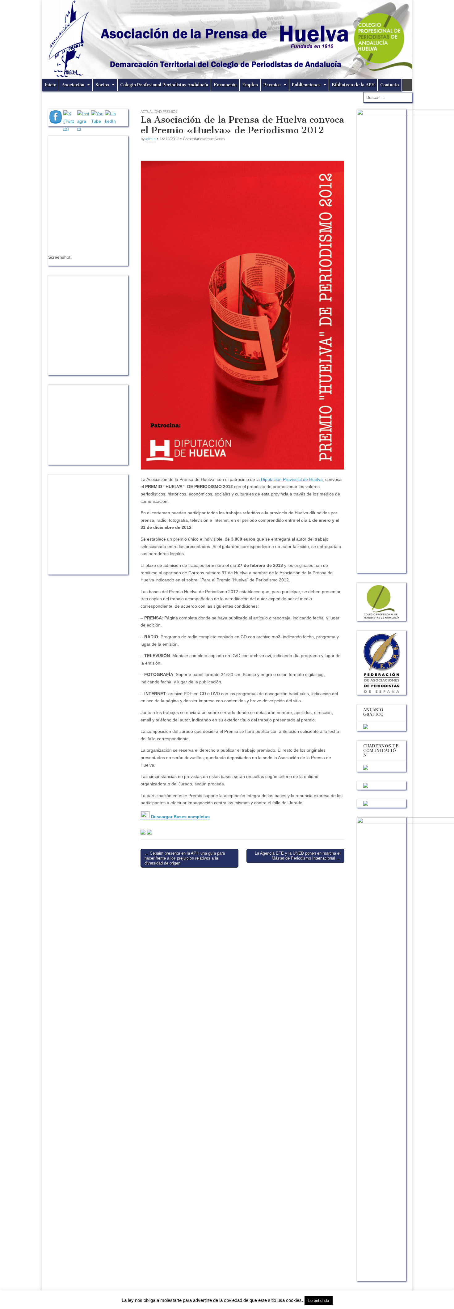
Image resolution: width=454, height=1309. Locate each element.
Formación (225, 84)
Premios (272, 84)
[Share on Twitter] (149, 832)
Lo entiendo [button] (318, 1300)
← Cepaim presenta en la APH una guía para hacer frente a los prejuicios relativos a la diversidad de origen (185, 858)
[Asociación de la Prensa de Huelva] (227, 39)
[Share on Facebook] (143, 832)
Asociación (73, 84)
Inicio (50, 84)
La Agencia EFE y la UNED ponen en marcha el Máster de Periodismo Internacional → (297, 856)
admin (150, 138)
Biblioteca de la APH (353, 84)
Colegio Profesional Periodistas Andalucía (164, 84)
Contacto (389, 84)
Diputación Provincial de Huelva (291, 479)
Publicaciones (306, 84)
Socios (102, 84)
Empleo (250, 84)
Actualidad (151, 111)
